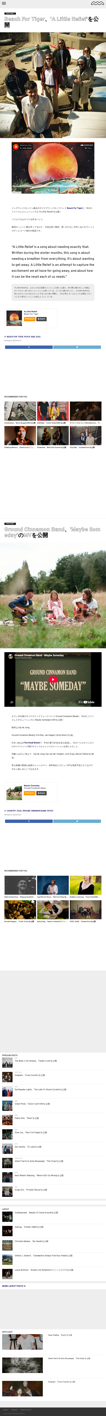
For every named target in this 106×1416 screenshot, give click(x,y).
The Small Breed (32, 743)
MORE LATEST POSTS (13, 1286)
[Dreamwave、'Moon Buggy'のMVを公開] (20, 420)
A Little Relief (30, 311)
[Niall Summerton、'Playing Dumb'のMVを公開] (20, 894)
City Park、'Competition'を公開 (82, 448)
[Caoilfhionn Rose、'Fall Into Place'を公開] (53, 894)
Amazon (30, 319)
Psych (27, 337)
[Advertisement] (53, 371)
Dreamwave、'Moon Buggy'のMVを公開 (19, 423)
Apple (42, 319)
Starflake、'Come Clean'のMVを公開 (51, 423)
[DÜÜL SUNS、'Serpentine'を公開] (86, 918)
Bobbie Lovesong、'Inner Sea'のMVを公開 (86, 897)
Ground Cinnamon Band (34, 811)
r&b (33, 337)
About (6, 1410)
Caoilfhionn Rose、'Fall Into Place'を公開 (53, 897)
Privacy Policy (26, 1410)
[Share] (29, 346)
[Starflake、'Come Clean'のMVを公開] (53, 420)
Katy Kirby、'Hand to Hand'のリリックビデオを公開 (57, 922)
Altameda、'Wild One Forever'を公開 (51, 448)
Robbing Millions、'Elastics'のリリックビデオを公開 (24, 448)
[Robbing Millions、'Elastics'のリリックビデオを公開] (20, 444)
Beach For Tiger (74, 208)
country (11, 811)
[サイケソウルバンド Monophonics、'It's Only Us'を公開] (86, 420)
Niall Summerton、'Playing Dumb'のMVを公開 (22, 897)
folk (19, 811)
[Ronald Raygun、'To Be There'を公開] (20, 918)
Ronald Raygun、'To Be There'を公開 (19, 922)
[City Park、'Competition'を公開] (86, 444)
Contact (14, 1410)
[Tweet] (77, 346)
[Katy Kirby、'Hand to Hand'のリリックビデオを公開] (53, 918)
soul (38, 337)
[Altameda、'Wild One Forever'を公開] (53, 444)
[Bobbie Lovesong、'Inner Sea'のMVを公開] (86, 894)
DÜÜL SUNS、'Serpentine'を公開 (83, 922)
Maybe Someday (32, 785)
